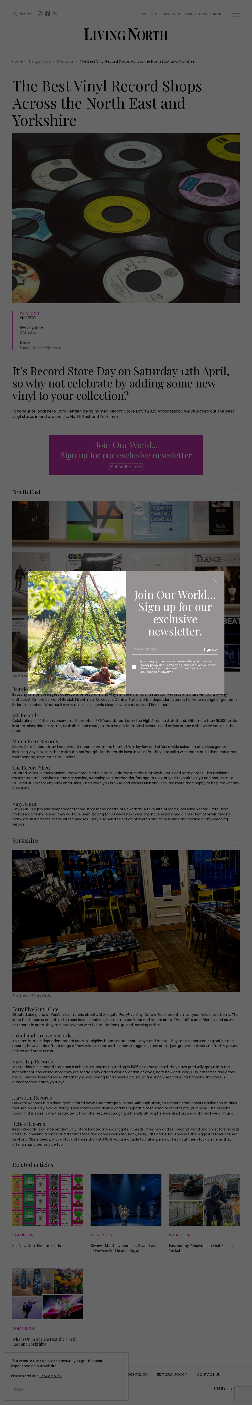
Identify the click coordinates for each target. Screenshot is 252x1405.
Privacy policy (149, 665)
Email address (143, 651)
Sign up (210, 649)
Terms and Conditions (180, 665)
